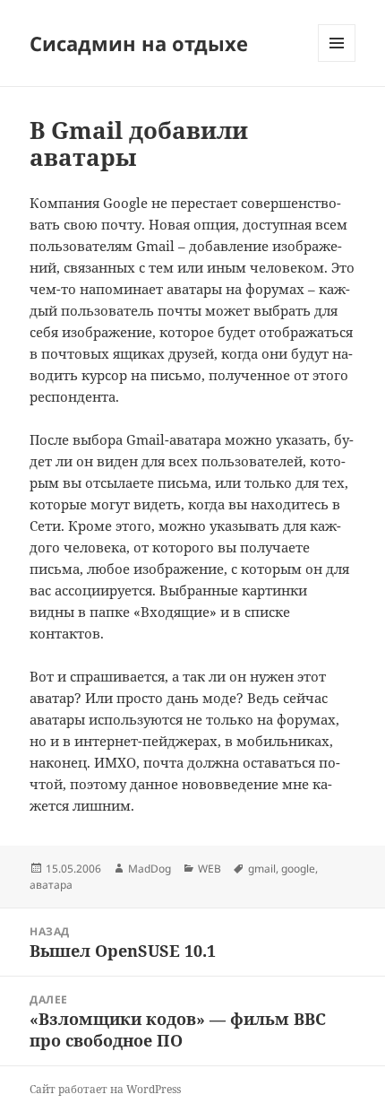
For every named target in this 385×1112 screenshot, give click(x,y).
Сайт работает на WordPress (105, 1089)
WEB (209, 868)
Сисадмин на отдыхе (139, 43)
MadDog (149, 868)
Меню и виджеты (337, 61)
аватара (51, 884)
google (298, 868)
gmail (262, 868)
